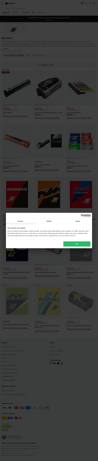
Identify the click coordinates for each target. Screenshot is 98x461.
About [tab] (78, 221)
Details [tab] (49, 221)
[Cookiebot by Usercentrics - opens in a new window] (82, 215)
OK (77, 244)
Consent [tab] (20, 221)
